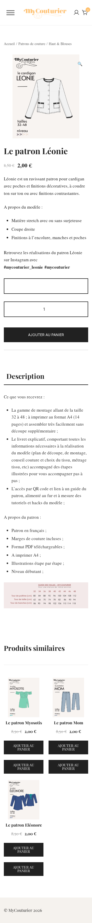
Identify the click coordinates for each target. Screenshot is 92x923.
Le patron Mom (68, 722)
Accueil (9, 43)
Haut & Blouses (60, 43)
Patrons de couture (31, 43)
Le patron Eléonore (24, 825)
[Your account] (76, 12)
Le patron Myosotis (24, 722)
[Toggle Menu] (10, 13)
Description (25, 376)
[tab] (46, 376)
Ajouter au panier (46, 335)
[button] (80, 64)
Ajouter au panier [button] (23, 747)
